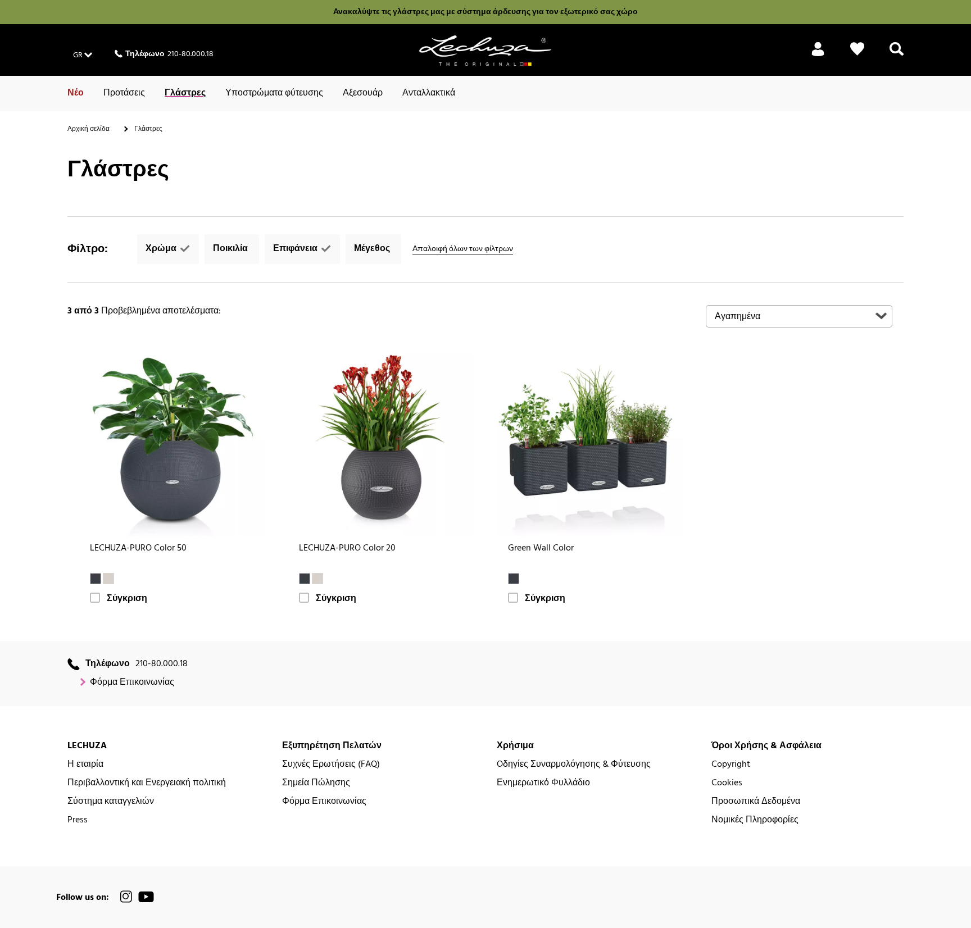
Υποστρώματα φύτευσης (274, 93)
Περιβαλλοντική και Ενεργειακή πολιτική (146, 783)
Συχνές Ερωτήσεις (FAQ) (331, 764)
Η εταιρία (85, 764)
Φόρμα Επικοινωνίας (132, 682)
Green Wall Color (541, 548)
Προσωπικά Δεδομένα (755, 801)
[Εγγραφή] (818, 55)
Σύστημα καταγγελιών (110, 801)
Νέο (75, 93)
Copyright (730, 764)
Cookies (726, 783)
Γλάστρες (185, 93)
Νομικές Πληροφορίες (754, 820)
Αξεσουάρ (363, 93)
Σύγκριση (127, 599)
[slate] (95, 578)
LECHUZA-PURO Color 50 (138, 548)
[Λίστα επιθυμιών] (857, 55)
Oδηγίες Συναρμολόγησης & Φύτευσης (574, 764)
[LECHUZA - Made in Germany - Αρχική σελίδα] (485, 50)
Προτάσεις (124, 93)
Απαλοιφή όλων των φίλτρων (462, 249)
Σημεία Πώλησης (316, 783)
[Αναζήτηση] (896, 55)
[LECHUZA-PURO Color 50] (172, 443)
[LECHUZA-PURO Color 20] (381, 443)
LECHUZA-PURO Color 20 (347, 548)
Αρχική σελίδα (88, 129)
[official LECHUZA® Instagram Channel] (126, 896)
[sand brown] (108, 578)
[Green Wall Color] (590, 443)
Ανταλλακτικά (428, 93)
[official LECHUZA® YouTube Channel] (146, 896)
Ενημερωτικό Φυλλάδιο (543, 783)
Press (77, 820)
